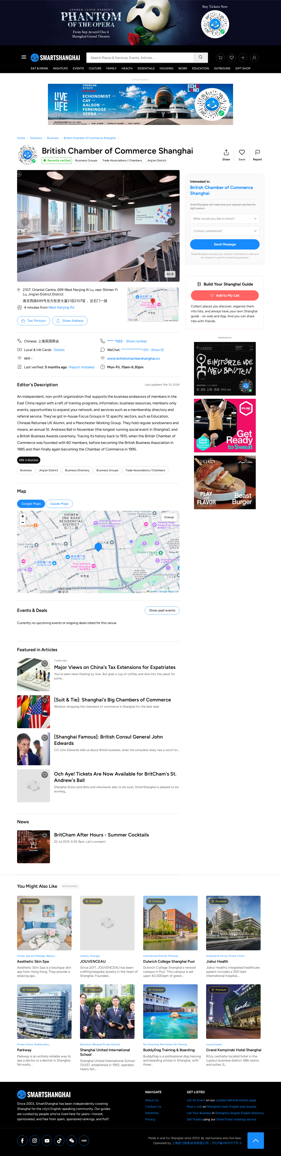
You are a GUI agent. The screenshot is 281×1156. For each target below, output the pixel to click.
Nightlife (60, 68)
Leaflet (153, 591)
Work (182, 68)
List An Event (196, 1100)
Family (111, 68)
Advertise (151, 1113)
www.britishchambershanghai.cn (133, 358)
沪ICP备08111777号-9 (226, 1143)
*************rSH (135, 350)
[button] (226, 155)
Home (21, 138)
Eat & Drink (39, 68)
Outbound (222, 68)
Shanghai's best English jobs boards (231, 1106)
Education (200, 68)
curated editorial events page (236, 1100)
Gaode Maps (59, 504)
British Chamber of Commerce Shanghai (90, 138)
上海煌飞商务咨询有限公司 (190, 1143)
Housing (166, 68)
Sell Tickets (194, 1119)
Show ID (157, 350)
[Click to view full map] (153, 304)
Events (78, 68)
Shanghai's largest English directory (239, 1113)
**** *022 (115, 341)
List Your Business (199, 1113)
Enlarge (169, 517)
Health (127, 68)
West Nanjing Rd (61, 307)
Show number (136, 341)
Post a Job (194, 1106)
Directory (36, 138)
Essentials (146, 68)
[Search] (200, 58)
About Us (151, 1100)
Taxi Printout (36, 321)
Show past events (162, 610)
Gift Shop (242, 68)
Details (59, 350)
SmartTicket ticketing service (236, 1119)
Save (242, 159)
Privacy (150, 1119)
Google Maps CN (169, 591)
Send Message (225, 244)
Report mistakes (81, 367)
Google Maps (31, 504)
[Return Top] (255, 1140)
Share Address (72, 321)
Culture (95, 68)
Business (53, 138)
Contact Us (153, 1106)
